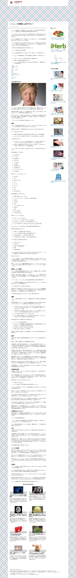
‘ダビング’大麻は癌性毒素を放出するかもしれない (37, 534)
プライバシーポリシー (25, 573)
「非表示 (16, 66)
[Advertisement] (38, 13)
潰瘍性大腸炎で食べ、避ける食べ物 (57, 124)
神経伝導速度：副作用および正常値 (57, 135)
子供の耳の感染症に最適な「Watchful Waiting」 (16, 534)
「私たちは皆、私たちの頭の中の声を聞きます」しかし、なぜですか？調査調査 (18, 495)
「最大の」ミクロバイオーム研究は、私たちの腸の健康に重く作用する (37, 553)
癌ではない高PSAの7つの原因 (56, 90)
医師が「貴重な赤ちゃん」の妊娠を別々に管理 (18, 553)
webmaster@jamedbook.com (24, 574)
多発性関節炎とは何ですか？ (56, 146)
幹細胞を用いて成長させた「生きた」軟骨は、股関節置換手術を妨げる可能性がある (37, 515)
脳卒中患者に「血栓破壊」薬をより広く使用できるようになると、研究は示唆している (18, 515)
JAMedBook (18, 2)
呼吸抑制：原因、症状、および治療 (57, 113)
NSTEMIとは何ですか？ (55, 170)
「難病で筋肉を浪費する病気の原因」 (37, 494)
